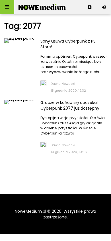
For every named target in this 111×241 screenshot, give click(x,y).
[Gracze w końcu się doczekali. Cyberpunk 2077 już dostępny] (19, 110)
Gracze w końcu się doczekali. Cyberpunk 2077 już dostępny (69, 105)
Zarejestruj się (90, 7)
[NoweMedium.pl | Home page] (42, 7)
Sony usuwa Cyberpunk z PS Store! (68, 44)
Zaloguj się (104, 7)
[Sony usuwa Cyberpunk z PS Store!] (19, 48)
